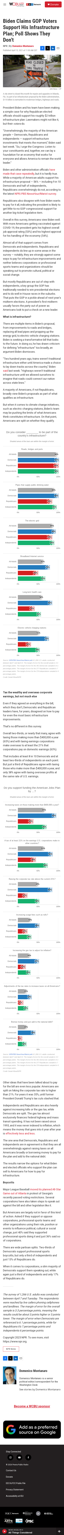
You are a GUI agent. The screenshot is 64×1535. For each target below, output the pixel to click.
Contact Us (11, 1470)
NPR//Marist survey (35, 193)
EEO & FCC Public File (15, 1483)
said (5, 370)
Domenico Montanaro (23, 46)
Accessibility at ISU (15, 1496)
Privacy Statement (15, 1490)
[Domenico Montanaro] (9, 1375)
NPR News (11, 1349)
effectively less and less (20, 1133)
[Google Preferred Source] (32, 1429)
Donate (54, 4)
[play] (4, 1531)
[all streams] (60, 1531)
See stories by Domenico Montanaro (40, 1389)
